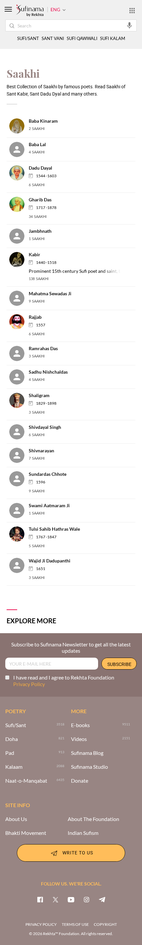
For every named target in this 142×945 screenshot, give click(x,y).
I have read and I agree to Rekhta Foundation (63, 680)
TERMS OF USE (75, 924)
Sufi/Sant (15, 725)
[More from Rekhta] (132, 10)
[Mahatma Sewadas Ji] (18, 298)
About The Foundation (93, 819)
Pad (9, 753)
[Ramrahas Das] (18, 352)
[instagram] (86, 899)
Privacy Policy (29, 684)
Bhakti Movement (25, 833)
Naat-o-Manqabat (26, 780)
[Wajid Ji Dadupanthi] (18, 565)
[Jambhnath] (18, 235)
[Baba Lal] (18, 149)
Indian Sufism (83, 833)
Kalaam (13, 766)
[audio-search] (129, 25)
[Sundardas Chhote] (18, 478)
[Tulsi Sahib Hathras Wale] (18, 533)
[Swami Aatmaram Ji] (18, 510)
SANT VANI (53, 38)
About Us (16, 819)
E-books (80, 725)
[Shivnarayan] (18, 455)
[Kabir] (18, 259)
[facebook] (40, 899)
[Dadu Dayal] (18, 172)
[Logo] (30, 11)
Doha (11, 739)
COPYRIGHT (105, 924)
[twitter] (55, 899)
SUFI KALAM (112, 38)
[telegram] (102, 899)
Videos (79, 739)
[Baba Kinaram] (18, 125)
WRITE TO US (77, 852)
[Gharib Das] (18, 204)
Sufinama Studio (89, 766)
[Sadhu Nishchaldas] (18, 376)
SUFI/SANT (28, 38)
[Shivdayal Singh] (18, 431)
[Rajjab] (18, 321)
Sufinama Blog (87, 753)
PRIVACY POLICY (41, 924)
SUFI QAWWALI (82, 38)
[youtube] (71, 899)
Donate (79, 780)
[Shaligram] (18, 399)
